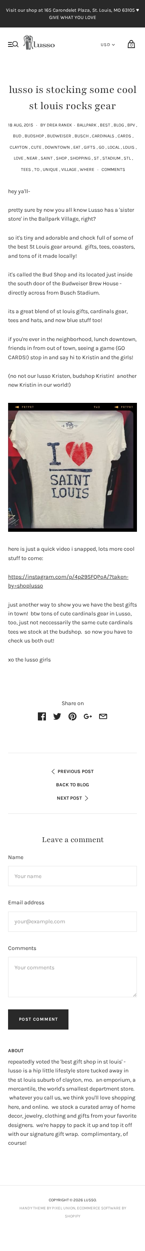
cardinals (103, 136)
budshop (34, 136)
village (69, 169)
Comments (113, 169)
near (32, 158)
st (96, 158)
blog (119, 125)
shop (61, 158)
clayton (19, 147)
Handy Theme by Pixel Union (47, 1208)
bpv (131, 125)
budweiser (59, 136)
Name (15, 857)
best (105, 125)
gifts (89, 147)
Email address (26, 902)
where (87, 169)
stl (127, 158)
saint (47, 158)
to (36, 169)
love (18, 158)
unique (50, 169)
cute (36, 147)
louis (129, 147)
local (114, 147)
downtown (57, 147)
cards (124, 136)
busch (82, 136)
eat (77, 147)
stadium (111, 158)
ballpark (87, 125)
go (101, 147)
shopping (80, 158)
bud (17, 136)
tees (26, 169)
